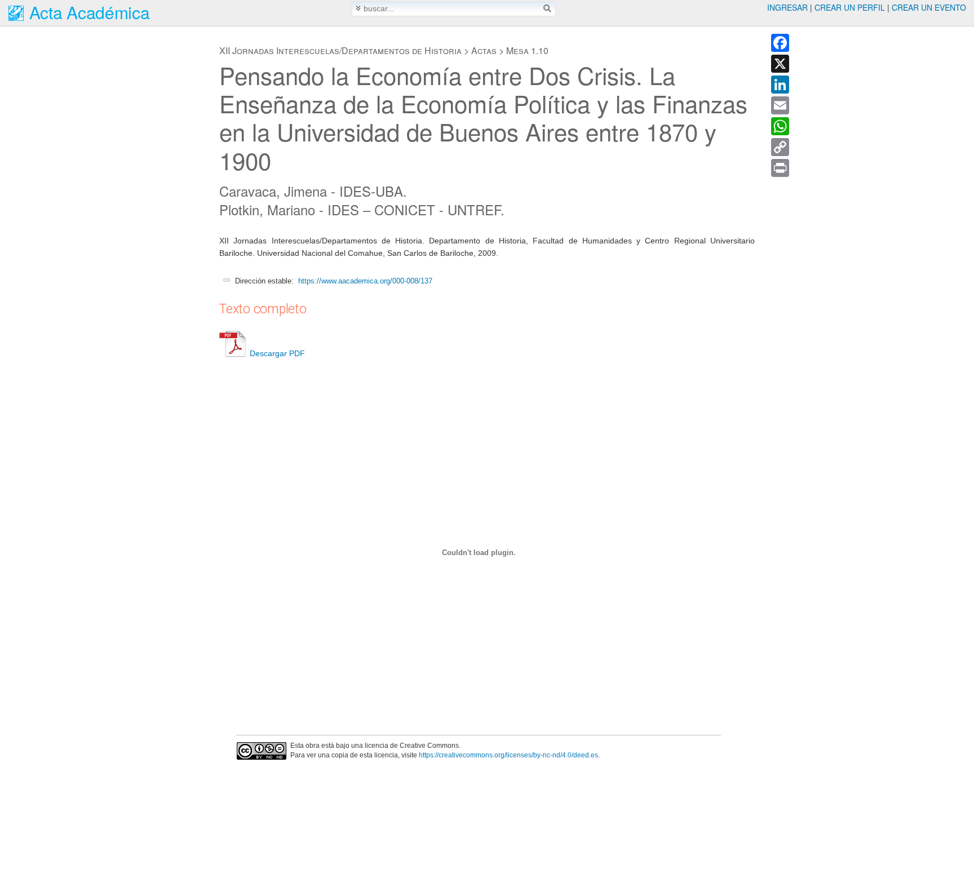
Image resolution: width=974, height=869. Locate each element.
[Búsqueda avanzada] (358, 8)
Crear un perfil (849, 7)
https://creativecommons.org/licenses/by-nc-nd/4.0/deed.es (508, 755)
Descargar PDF (277, 353)
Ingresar (787, 7)
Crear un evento (929, 7)
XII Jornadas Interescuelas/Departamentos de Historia (340, 50)
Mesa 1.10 (527, 50)
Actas (484, 50)
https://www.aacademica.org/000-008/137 (365, 281)
